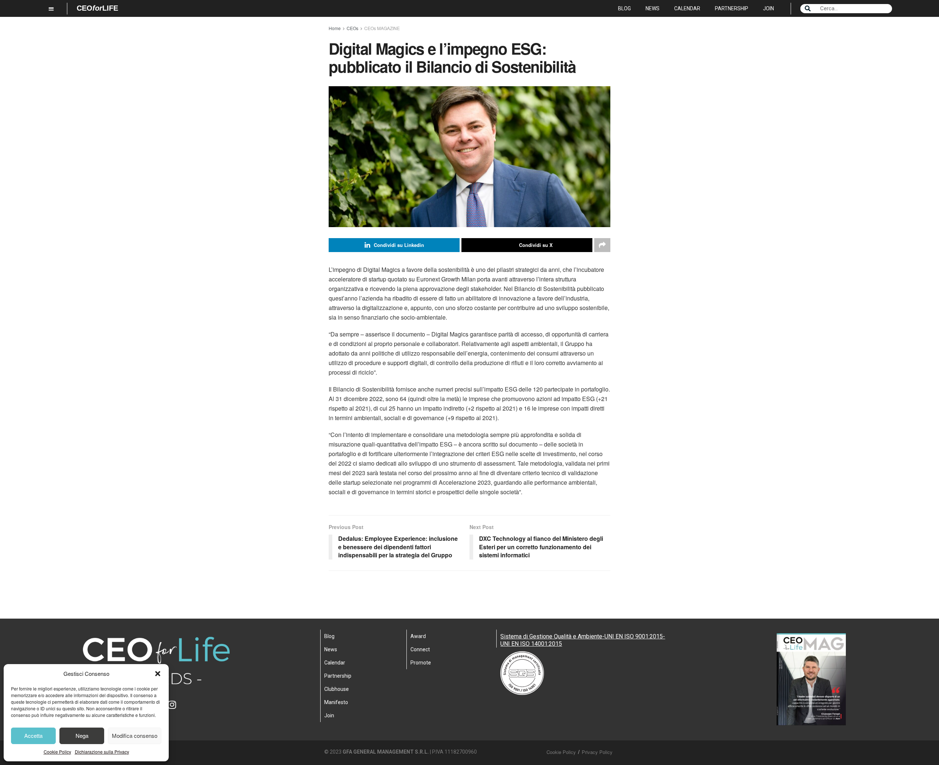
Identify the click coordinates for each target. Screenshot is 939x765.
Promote (420, 663)
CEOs (352, 28)
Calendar (687, 8)
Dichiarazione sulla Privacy (102, 751)
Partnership (731, 8)
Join (768, 8)
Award (418, 636)
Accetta (33, 735)
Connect (420, 649)
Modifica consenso (134, 735)
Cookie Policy (57, 751)
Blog (624, 8)
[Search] (807, 9)
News (653, 8)
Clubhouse (336, 689)
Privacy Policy (597, 751)
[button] (157, 673)
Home (335, 28)
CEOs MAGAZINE (382, 28)
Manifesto (336, 702)
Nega (82, 735)
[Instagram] (177, 709)
